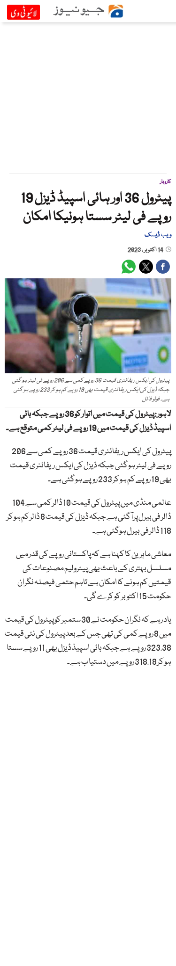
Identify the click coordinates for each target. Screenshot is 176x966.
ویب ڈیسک (158, 235)
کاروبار (165, 182)
